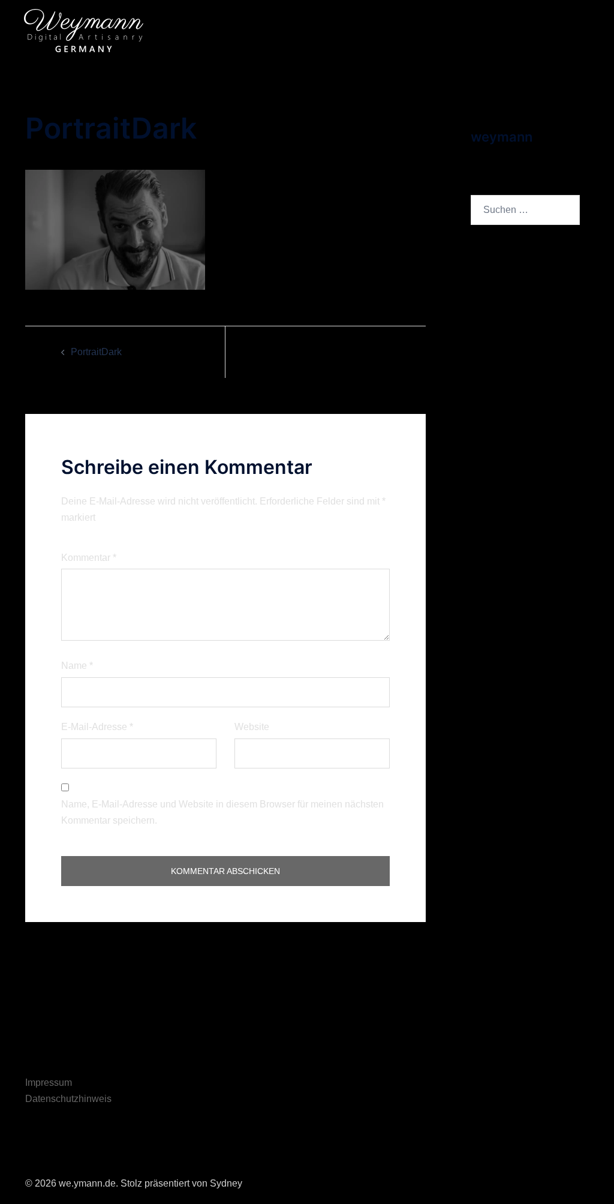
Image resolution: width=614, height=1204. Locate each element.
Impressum (48, 1082)
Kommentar (88, 558)
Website (251, 727)
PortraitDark (96, 352)
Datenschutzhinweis (68, 1099)
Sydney (226, 1183)
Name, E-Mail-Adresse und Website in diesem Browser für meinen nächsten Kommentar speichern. (222, 812)
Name (77, 665)
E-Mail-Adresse (97, 727)
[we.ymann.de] (83, 30)
